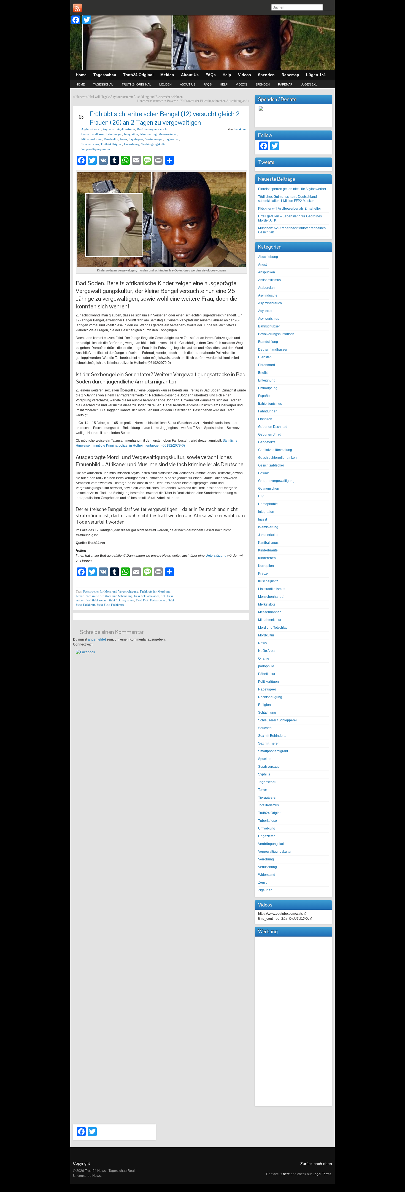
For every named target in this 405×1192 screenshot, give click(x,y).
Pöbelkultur (266, 674)
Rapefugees (136, 139)
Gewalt (263, 473)
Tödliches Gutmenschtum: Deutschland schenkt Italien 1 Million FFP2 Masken (287, 199)
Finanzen (265, 419)
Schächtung (267, 712)
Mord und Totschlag (273, 628)
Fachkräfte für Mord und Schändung (109, 596)
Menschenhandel (271, 597)
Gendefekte (267, 442)
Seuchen (265, 728)
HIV (261, 496)
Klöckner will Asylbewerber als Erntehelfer (289, 208)
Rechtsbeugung (270, 697)
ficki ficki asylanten (121, 600)
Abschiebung (268, 257)
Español (264, 396)
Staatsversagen (154, 139)
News (123, 139)
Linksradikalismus (271, 589)
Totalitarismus (90, 144)
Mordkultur (111, 139)
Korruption (266, 566)
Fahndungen (114, 134)
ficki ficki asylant (96, 600)
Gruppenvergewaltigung (276, 481)
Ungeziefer (266, 836)
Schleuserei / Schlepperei (277, 720)
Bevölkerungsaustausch (152, 129)
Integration (131, 134)
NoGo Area (266, 651)
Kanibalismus (268, 543)
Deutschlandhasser (93, 134)
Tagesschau (103, 84)
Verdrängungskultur (154, 144)
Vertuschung (267, 867)
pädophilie (266, 666)
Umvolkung (131, 144)
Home (80, 84)
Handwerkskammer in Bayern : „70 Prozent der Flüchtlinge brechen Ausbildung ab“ (192, 101)
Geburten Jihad (269, 434)
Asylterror (109, 129)
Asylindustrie (267, 295)
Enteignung (267, 380)
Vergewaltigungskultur (95, 149)
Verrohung (266, 859)
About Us (187, 84)
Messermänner (167, 134)
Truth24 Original (136, 84)
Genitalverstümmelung (275, 450)
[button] (85, 652)
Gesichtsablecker (271, 465)
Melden (165, 84)
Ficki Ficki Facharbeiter (151, 600)
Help (224, 84)
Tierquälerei (267, 797)
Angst (262, 264)
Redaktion (240, 129)
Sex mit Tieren (269, 743)
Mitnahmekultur (91, 139)
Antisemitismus (269, 280)
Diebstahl (265, 357)
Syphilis (264, 774)
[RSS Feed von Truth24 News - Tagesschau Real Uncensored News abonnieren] (77, 8)
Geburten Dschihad (272, 427)
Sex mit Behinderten (273, 736)
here (286, 1174)
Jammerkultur (268, 535)
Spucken (264, 759)
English (263, 373)
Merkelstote (267, 604)
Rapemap (285, 84)
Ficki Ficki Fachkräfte (111, 604)
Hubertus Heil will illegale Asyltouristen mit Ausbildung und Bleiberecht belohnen (129, 97)
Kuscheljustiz (268, 581)
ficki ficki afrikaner (146, 596)
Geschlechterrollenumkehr (278, 458)
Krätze (263, 573)
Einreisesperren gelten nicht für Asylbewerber (292, 189)
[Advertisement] (293, 1020)
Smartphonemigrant (273, 751)
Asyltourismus (126, 129)
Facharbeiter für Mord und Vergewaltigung (110, 591)
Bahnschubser (269, 326)
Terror (262, 790)
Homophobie (268, 504)
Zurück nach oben (316, 1163)
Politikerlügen (268, 682)
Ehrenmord (266, 365)
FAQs (208, 84)
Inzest (262, 519)
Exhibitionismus (270, 404)
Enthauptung (267, 388)
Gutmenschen (268, 488)
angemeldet (97, 639)
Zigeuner (265, 890)
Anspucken (266, 272)
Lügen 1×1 (309, 84)
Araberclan (266, 288)
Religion (264, 705)
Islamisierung (148, 134)
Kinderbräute (268, 550)
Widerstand (266, 875)
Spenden (262, 84)
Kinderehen (267, 558)
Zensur (263, 882)
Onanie (263, 658)
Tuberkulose (267, 821)
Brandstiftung (268, 342)
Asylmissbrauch (91, 129)
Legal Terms (322, 1174)
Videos (241, 84)
